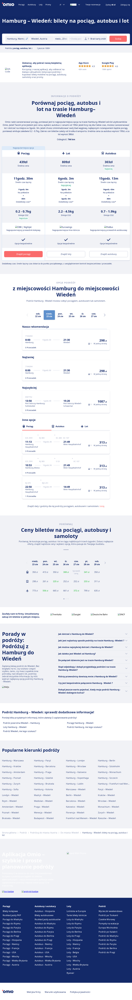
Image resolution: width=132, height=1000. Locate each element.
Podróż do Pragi (107, 952)
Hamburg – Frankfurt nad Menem (114, 783)
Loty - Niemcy (73, 944)
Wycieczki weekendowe (110, 911)
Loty (40, 4)
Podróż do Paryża (108, 944)
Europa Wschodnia (108, 927)
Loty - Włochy (73, 960)
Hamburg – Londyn (75, 760)
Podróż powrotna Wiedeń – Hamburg (21, 723)
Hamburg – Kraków (11, 766)
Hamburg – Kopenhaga (77, 778)
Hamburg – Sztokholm (109, 766)
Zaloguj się (125, 5)
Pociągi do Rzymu (12, 923)
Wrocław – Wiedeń (107, 801)
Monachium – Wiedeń (108, 806)
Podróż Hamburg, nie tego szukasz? (84, 727)
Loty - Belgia (73, 952)
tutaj (102, 506)
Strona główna (9, 832)
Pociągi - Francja (11, 948)
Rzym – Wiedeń (9, 801)
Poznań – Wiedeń (10, 812)
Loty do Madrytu (75, 919)
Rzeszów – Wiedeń (107, 818)
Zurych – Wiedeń (106, 812)
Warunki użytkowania (55, 992)
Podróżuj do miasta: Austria (43, 832)
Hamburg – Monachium (109, 772)
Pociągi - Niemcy (11, 944)
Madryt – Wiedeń (42, 795)
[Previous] (27, 563)
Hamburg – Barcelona (44, 766)
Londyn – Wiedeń (10, 795)
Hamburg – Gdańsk (43, 778)
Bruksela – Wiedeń (11, 818)
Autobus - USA (42, 952)
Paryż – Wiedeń (105, 789)
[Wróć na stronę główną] (10, 5)
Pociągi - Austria (11, 964)
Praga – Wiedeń (41, 806)
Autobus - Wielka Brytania (48, 960)
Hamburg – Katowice (76, 772)
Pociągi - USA (9, 952)
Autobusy (32, 4)
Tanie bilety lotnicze (76, 915)
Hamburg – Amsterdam (13, 772)
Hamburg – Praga (42, 772)
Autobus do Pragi (43, 940)
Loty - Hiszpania (75, 940)
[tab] (36, 426)
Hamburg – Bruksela (44, 783)
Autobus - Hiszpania (45, 911)
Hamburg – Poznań (11, 778)
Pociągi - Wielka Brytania (15, 960)
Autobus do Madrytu (45, 923)
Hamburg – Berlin (106, 760)
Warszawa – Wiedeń (75, 789)
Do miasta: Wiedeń (70, 832)
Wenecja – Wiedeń (43, 812)
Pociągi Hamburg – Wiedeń (80, 723)
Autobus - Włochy (43, 956)
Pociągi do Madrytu (12, 919)
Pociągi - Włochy (11, 956)
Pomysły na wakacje (109, 923)
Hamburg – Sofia (10, 789)
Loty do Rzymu (74, 923)
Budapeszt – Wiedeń (44, 818)
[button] (61, 39)
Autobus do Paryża (44, 931)
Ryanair (70, 973)
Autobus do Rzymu (44, 927)
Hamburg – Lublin (74, 783)
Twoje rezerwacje (92, 5)
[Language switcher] (75, 4)
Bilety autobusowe (44, 915)
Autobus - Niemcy (43, 944)
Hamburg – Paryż (42, 760)
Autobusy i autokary (45, 906)
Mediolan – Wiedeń (43, 801)
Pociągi (21, 4)
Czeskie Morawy (107, 919)
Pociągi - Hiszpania (12, 940)
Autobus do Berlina (44, 935)
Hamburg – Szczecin (108, 778)
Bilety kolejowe (10, 911)
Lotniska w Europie (76, 911)
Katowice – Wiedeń (75, 806)
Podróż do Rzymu (108, 940)
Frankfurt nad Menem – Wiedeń (81, 818)
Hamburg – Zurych (11, 783)
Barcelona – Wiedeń (75, 801)
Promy (48, 4)
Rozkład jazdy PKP (12, 915)
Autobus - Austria (43, 964)
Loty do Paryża (74, 927)
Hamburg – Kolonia (43, 789)
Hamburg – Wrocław (76, 766)
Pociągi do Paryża (12, 927)
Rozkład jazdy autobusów (47, 919)
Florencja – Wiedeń (75, 812)
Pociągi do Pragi (11, 935)
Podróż (23, 832)
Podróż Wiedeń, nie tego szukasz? (19, 731)
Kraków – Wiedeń (106, 795)
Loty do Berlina (74, 931)
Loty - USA (72, 956)
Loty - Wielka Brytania (77, 964)
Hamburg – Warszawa (13, 760)
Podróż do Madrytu (108, 935)
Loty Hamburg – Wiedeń (15, 727)
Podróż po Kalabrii (108, 931)
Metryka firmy (34, 992)
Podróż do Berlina (108, 948)
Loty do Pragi (73, 935)
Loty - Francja (73, 948)
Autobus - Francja (43, 948)
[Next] (105, 315)
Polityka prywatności (80, 992)
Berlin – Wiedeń (73, 795)
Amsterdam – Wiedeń (12, 806)
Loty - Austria (73, 968)
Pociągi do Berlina (12, 931)
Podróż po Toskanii (108, 915)
